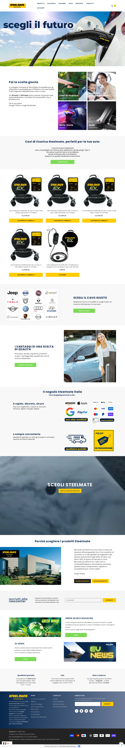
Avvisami (62, 275)
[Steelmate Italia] (31, 304)
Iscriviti (107, 704)
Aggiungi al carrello (25, 221)
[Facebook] (76, 711)
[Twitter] (91, 711)
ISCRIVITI (109, 600)
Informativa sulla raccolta (51, 746)
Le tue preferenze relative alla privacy (67, 746)
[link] (32, 82)
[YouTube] (86, 711)
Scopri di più (62, 162)
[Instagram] (81, 711)
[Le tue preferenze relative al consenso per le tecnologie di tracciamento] (122, 745)
